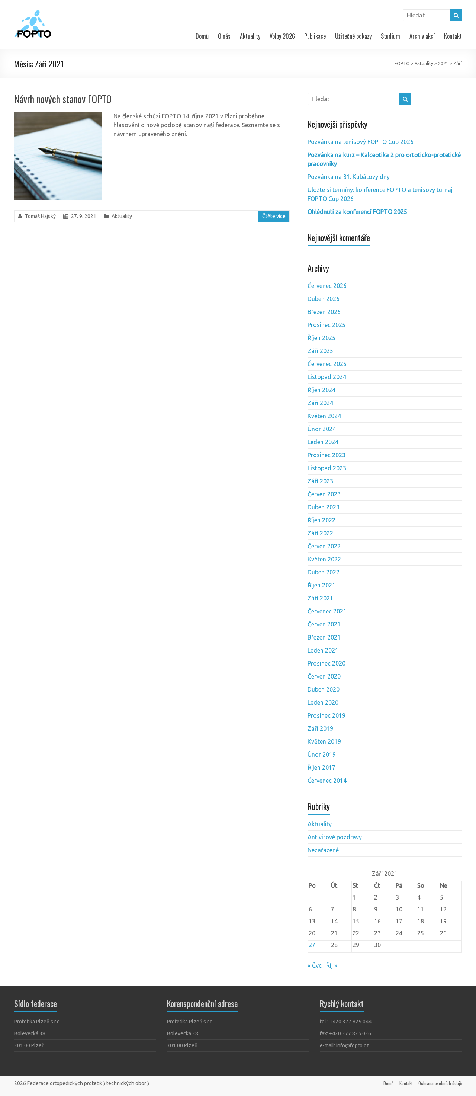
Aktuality (250, 36)
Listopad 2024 (327, 377)
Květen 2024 (324, 416)
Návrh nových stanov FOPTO (63, 99)
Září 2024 (320, 403)
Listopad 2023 (327, 468)
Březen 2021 (324, 637)
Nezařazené (323, 850)
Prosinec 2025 (326, 324)
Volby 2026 (282, 36)
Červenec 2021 (327, 611)
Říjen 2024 (321, 390)
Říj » (331, 965)
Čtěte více (274, 216)
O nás (224, 36)
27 (312, 945)
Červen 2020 (324, 676)
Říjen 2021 (321, 585)
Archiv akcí (422, 36)
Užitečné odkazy (353, 36)
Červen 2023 (324, 494)
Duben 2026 (324, 298)
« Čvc (315, 965)
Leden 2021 (323, 650)
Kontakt (453, 36)
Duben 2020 (324, 689)
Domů (202, 36)
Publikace (315, 36)
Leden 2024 (323, 442)
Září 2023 (320, 481)
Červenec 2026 (327, 285)
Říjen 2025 (321, 337)
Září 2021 (320, 598)
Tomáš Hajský (40, 216)
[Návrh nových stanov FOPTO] (58, 115)
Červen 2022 (324, 546)
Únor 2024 (322, 429)
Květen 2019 (324, 741)
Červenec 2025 (327, 363)
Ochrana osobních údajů (440, 1083)
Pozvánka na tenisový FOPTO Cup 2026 (361, 141)
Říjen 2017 (321, 767)
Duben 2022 (324, 572)
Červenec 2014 (327, 780)
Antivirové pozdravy (335, 837)
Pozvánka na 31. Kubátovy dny (349, 176)
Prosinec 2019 (326, 715)
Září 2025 (320, 350)
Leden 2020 (323, 702)
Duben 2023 (324, 507)
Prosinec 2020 (326, 663)
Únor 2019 (322, 754)
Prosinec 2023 (326, 455)
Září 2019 (320, 728)
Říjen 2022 (321, 520)
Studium (390, 36)
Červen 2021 (324, 624)
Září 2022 (320, 533)
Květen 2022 (324, 559)
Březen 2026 (324, 311)
